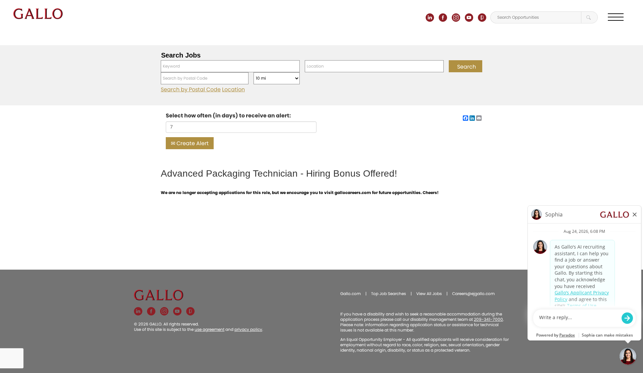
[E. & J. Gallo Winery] (38, 13)
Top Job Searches (388, 293)
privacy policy (248, 329)
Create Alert (192, 143)
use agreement (209, 329)
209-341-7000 (488, 319)
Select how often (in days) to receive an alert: (228, 115)
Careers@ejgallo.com (473, 293)
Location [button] (233, 89)
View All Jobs (429, 293)
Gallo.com (350, 293)
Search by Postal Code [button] (191, 89)
